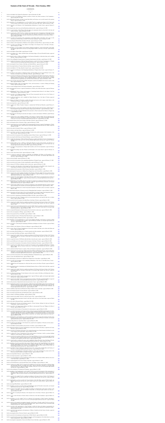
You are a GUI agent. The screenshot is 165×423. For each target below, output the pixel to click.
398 (58, 369)
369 (58, 325)
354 (58, 301)
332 (58, 261)
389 (58, 358)
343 (58, 267)
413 (58, 415)
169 (58, 158)
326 (58, 248)
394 (58, 360)
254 (58, 224)
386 (58, 353)
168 (58, 156)
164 (58, 147)
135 (58, 101)
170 (58, 160)
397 (58, 367)
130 (58, 89)
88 (58, 26)
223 (58, 204)
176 (58, 169)
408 (58, 408)
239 (58, 217)
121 (58, 70)
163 (58, 140)
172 (58, 162)
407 (58, 400)
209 (58, 198)
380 (58, 351)
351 (58, 290)
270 (58, 237)
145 (58, 114)
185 (58, 178)
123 (58, 73)
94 (58, 35)
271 (58, 239)
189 (58, 195)
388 (58, 355)
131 (58, 92)
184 (58, 174)
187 (58, 190)
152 (58, 126)
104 (58, 59)
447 (58, 419)
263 (58, 231)
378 (58, 338)
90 (58, 28)
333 (58, 264)
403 (58, 386)
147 (58, 118)
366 (58, 314)
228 (58, 211)
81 (58, 14)
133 (58, 98)
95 (58, 38)
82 (58, 20)
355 (58, 307)
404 (58, 390)
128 (58, 84)
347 (58, 279)
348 (58, 281)
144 (58, 108)
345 (58, 271)
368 (58, 320)
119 (58, 66)
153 (58, 130)
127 (58, 81)
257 (58, 226)
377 (58, 334)
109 (58, 62)
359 (58, 309)
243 (58, 221)
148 (58, 120)
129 (58, 86)
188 (58, 193)
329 (58, 258)
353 (58, 299)
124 (58, 78)
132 (58, 95)
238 (58, 215)
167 (58, 152)
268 (58, 233)
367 (58, 318)
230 (58, 213)
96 (58, 40)
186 (58, 185)
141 (58, 105)
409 (58, 411)
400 (58, 378)
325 (58, 246)
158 (58, 135)
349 (58, 286)
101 (58, 54)
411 (58, 413)
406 (58, 396)
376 (58, 328)
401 (58, 383)
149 (58, 122)
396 (58, 362)
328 (58, 256)
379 (58, 341)
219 (58, 200)
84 (58, 23)
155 (58, 133)
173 (58, 164)
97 (58, 42)
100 (58, 51)
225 (58, 209)
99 (58, 49)
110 (58, 64)
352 (58, 294)
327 (58, 254)
